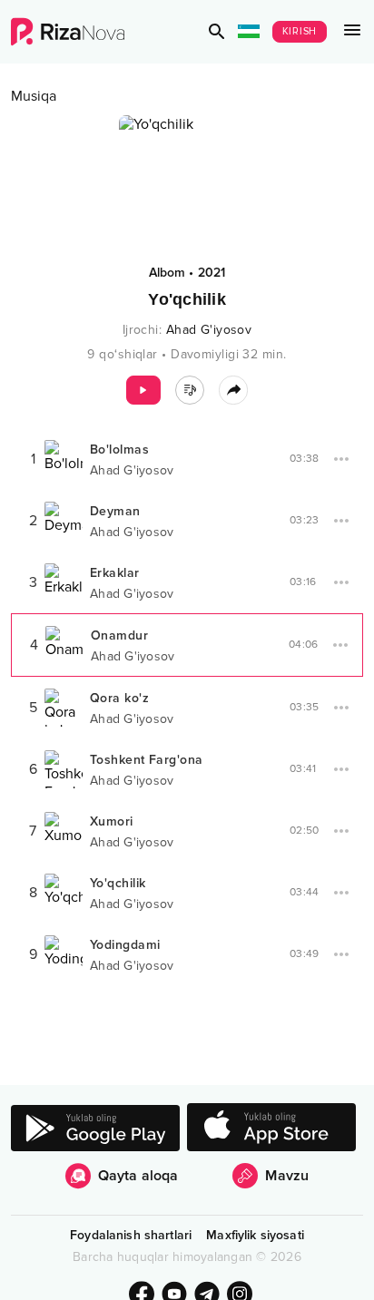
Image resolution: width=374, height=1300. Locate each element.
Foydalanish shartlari (131, 1235)
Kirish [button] (300, 31)
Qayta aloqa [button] (138, 1176)
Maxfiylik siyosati (255, 1235)
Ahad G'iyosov (209, 329)
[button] (217, 32)
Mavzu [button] (287, 1176)
